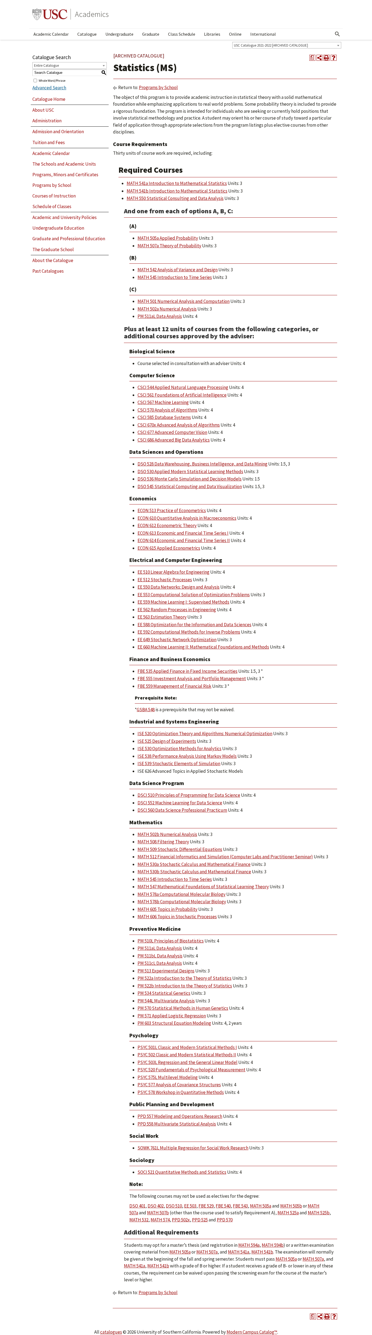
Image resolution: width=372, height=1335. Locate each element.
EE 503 (190, 1206)
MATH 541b (262, 1252)
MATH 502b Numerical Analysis (167, 834)
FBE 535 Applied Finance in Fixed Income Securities (187, 671)
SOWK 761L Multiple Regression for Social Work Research (193, 1148)
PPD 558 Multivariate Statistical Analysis (177, 1124)
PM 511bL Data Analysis (160, 956)
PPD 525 (200, 1220)
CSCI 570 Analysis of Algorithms (167, 410)
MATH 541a (238, 1252)
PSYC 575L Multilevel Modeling (168, 1077)
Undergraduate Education (58, 228)
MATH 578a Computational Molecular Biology (181, 894)
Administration (47, 121)
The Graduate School (53, 250)
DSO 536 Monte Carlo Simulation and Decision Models (190, 479)
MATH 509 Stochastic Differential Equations (180, 849)
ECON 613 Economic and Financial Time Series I (183, 533)
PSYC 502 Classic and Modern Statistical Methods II (187, 1055)
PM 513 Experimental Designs (166, 971)
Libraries (212, 34)
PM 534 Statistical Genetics (164, 993)
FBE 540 (223, 1206)
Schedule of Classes (51, 206)
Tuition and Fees (48, 142)
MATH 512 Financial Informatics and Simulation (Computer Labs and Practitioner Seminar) (225, 857)
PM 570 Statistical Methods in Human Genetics (183, 1008)
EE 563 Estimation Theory (162, 617)
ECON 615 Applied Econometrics (169, 548)
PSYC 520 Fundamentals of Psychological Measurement (191, 1070)
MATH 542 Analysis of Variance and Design (178, 270)
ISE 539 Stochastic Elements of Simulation (179, 764)
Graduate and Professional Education (68, 239)
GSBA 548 (146, 710)
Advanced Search (49, 88)
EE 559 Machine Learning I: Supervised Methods (183, 602)
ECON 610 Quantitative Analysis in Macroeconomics (187, 518)
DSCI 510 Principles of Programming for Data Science (189, 795)
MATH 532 (138, 1220)
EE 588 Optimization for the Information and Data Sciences (194, 625)
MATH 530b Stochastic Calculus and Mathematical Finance (194, 872)
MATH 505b (291, 1206)
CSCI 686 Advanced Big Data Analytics (174, 440)
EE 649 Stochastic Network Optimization (177, 640)
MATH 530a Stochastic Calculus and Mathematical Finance (194, 864)
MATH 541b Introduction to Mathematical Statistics (177, 191)
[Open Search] (337, 34)
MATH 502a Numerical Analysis (167, 309)
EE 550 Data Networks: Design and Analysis (178, 587)
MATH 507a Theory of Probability (169, 246)
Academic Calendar (51, 34)
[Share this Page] (319, 58)
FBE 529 (206, 1206)
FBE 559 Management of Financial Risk (174, 686)
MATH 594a (249, 1245)
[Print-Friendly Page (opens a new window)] (327, 58)
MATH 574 (160, 1220)
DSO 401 (137, 1206)
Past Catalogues (48, 271)
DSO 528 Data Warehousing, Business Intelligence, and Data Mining (202, 464)
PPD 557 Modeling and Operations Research (180, 1116)
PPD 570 (225, 1220)
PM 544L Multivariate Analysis (166, 1001)
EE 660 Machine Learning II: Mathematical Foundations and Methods (203, 647)
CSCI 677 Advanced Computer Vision (172, 432)
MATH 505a (260, 1206)
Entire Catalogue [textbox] (46, 65)
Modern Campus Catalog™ (252, 1332)
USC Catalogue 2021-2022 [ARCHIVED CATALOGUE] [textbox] (271, 45)
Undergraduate (119, 34)
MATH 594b (272, 1245)
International (263, 34)
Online (235, 34)
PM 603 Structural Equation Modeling (174, 1023)
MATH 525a (288, 1213)
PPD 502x (181, 1220)
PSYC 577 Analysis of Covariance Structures (179, 1085)
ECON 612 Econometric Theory (167, 525)
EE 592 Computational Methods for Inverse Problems (189, 632)
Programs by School (51, 185)
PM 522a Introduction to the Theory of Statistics (184, 978)
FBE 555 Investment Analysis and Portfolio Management (192, 679)
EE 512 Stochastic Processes (165, 580)
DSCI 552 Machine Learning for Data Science (180, 803)
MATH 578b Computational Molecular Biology (182, 902)
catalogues (111, 1332)
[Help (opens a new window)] (334, 58)
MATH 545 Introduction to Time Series (175, 277)
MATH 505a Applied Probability (168, 238)
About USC (43, 110)
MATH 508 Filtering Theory (163, 842)
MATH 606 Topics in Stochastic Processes (177, 917)
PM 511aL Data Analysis (160, 316)
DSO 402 (156, 1206)
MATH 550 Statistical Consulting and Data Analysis (175, 198)
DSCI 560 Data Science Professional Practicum (182, 810)
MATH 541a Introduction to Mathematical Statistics (177, 183)
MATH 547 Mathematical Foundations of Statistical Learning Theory (203, 887)
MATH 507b (158, 1213)
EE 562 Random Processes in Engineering (177, 610)
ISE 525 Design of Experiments (167, 741)
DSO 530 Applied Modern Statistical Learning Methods (190, 472)
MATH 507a (207, 1252)
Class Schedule (181, 34)
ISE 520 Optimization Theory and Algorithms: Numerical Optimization (205, 734)
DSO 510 (174, 1206)
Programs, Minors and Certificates (65, 175)
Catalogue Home (48, 99)
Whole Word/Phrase (52, 80)
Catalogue (87, 34)
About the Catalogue (52, 260)
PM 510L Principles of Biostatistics (171, 941)
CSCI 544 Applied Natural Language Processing (183, 387)
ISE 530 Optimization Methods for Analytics (179, 749)
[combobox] (286, 45)
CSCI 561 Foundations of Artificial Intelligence (182, 395)
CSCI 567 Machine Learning (163, 402)
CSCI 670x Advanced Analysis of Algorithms (179, 425)
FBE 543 (240, 1206)
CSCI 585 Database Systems (164, 417)
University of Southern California (49, 14)
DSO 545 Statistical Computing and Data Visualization (190, 486)
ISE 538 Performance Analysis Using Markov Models (187, 756)
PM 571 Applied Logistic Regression (172, 1016)
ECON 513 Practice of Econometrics (172, 510)
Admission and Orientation (58, 132)
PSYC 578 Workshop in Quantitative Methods (181, 1092)
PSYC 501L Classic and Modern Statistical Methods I (187, 1047)
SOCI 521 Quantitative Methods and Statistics (182, 1172)
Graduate (150, 34)
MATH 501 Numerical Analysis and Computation (184, 301)
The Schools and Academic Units (64, 164)
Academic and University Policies (64, 217)
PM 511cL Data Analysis (160, 963)
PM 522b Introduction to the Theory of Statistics (185, 986)
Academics (92, 14)
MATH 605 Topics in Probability (167, 909)
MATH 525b (319, 1213)
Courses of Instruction (54, 196)
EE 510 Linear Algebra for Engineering (173, 572)
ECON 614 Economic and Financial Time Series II (184, 540)
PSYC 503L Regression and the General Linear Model (187, 1062)
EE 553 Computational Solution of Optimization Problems (194, 595)
